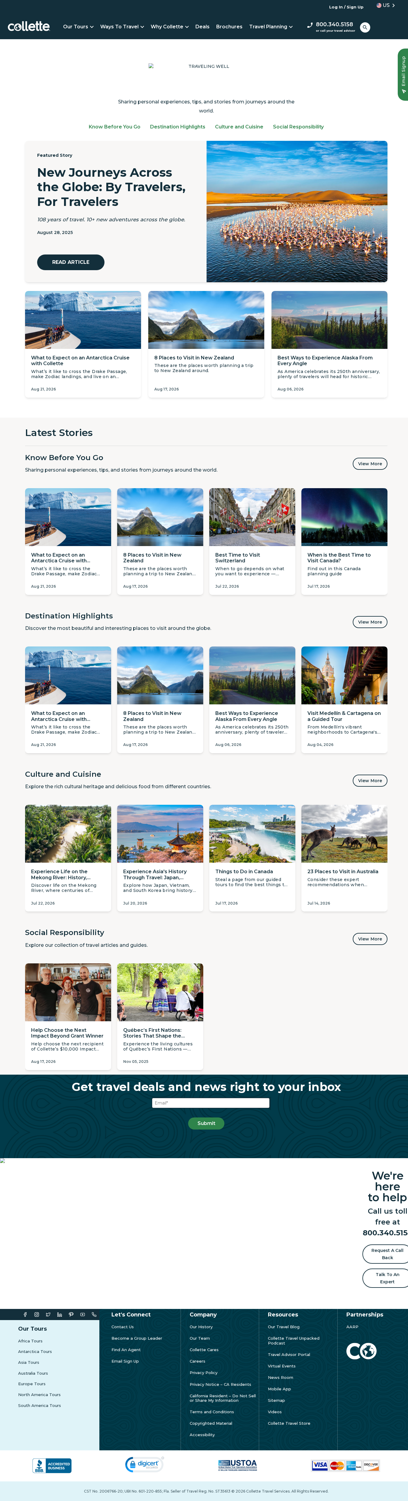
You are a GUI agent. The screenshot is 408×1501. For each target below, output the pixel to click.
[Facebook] (25, 1314)
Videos (275, 1412)
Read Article (70, 262)
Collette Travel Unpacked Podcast (294, 1340)
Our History (201, 1327)
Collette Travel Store (289, 1423)
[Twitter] (48, 1314)
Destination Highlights (177, 127)
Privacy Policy (203, 1372)
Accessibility (202, 1435)
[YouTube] (82, 1314)
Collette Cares (204, 1350)
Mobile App (279, 1389)
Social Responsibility (298, 127)
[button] (384, 5)
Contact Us (122, 1327)
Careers (197, 1361)
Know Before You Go (114, 127)
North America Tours (39, 1395)
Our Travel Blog (284, 1327)
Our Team (200, 1338)
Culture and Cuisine (239, 127)
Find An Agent (126, 1350)
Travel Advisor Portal (289, 1354)
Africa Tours (30, 1341)
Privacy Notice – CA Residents (220, 1384)
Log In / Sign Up (346, 7)
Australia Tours (33, 1373)
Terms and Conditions (212, 1412)
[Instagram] (36, 1314)
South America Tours (39, 1406)
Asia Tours (28, 1362)
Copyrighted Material (211, 1423)
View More (370, 463)
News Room (280, 1377)
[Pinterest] (71, 1314)
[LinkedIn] (59, 1314)
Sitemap (276, 1400)
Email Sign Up (125, 1361)
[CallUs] (94, 1314)
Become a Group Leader (136, 1338)
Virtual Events (282, 1366)
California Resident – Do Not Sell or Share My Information (223, 1398)
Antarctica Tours (35, 1352)
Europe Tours (32, 1384)
